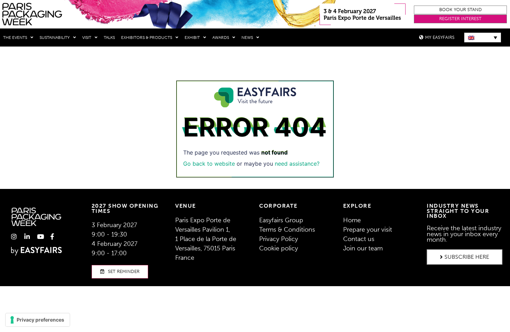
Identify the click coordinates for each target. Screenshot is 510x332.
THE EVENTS (15, 37)
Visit (86, 37)
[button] (460, 10)
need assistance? (297, 163)
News (247, 37)
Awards (220, 37)
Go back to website (209, 163)
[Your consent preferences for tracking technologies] (38, 319)
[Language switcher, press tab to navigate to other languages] (482, 37)
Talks (109, 37)
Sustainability (55, 37)
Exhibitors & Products (146, 37)
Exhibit (192, 37)
